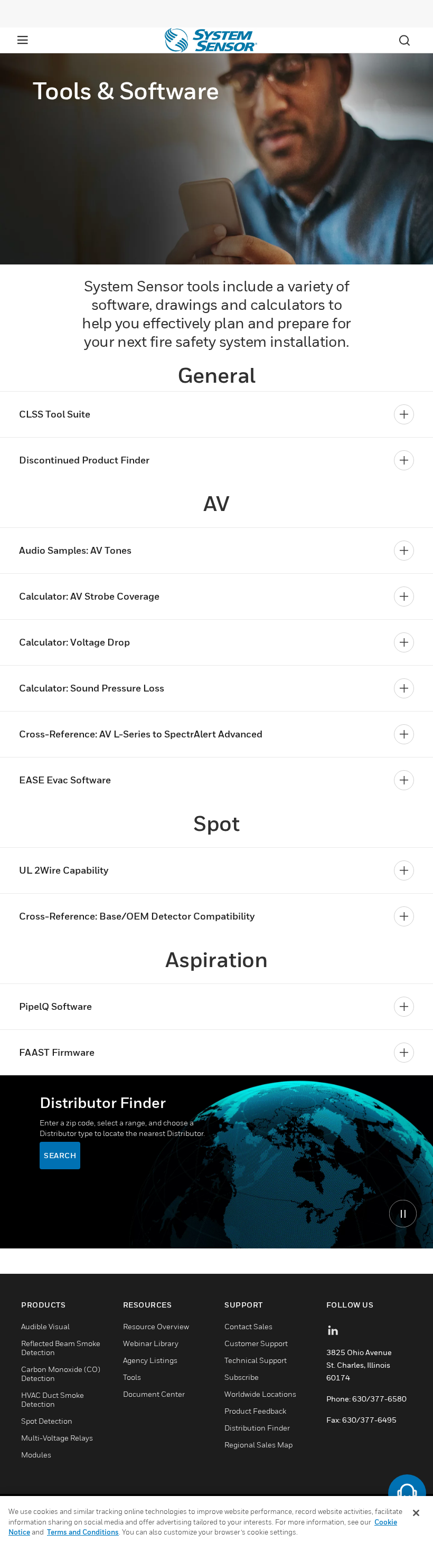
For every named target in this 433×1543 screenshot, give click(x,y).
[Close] (416, 1513)
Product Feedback (255, 1410)
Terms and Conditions (83, 1532)
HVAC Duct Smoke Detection (52, 1399)
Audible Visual (45, 1326)
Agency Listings (150, 1360)
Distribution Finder (257, 1427)
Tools (132, 1376)
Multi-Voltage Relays (57, 1437)
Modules (36, 1454)
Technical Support (255, 1360)
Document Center (154, 1393)
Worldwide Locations (260, 1393)
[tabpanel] (216, 1161)
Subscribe (241, 1376)
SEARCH (60, 1155)
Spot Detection (46, 1420)
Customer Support (256, 1343)
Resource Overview (156, 1326)
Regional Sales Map (258, 1444)
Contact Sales (248, 1326)
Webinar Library (150, 1343)
